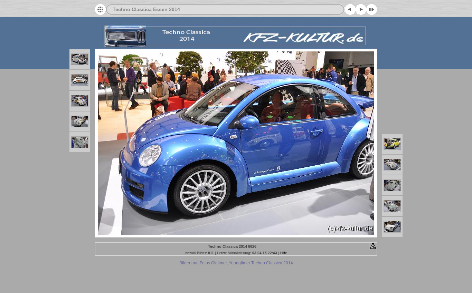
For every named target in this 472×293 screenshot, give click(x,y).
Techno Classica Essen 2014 (146, 9)
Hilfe (283, 253)
